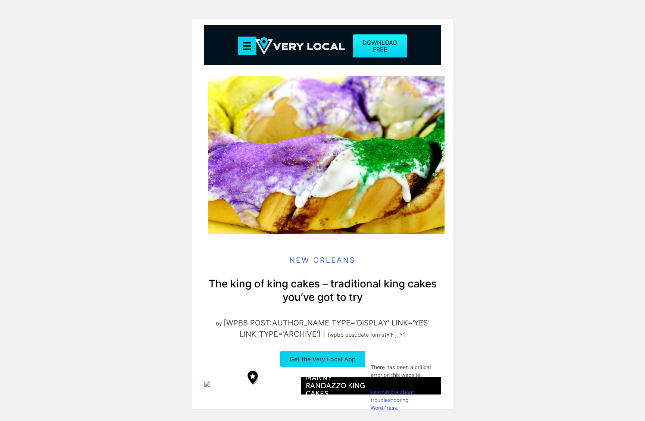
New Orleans (322, 260)
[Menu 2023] (247, 46)
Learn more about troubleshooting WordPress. (392, 400)
